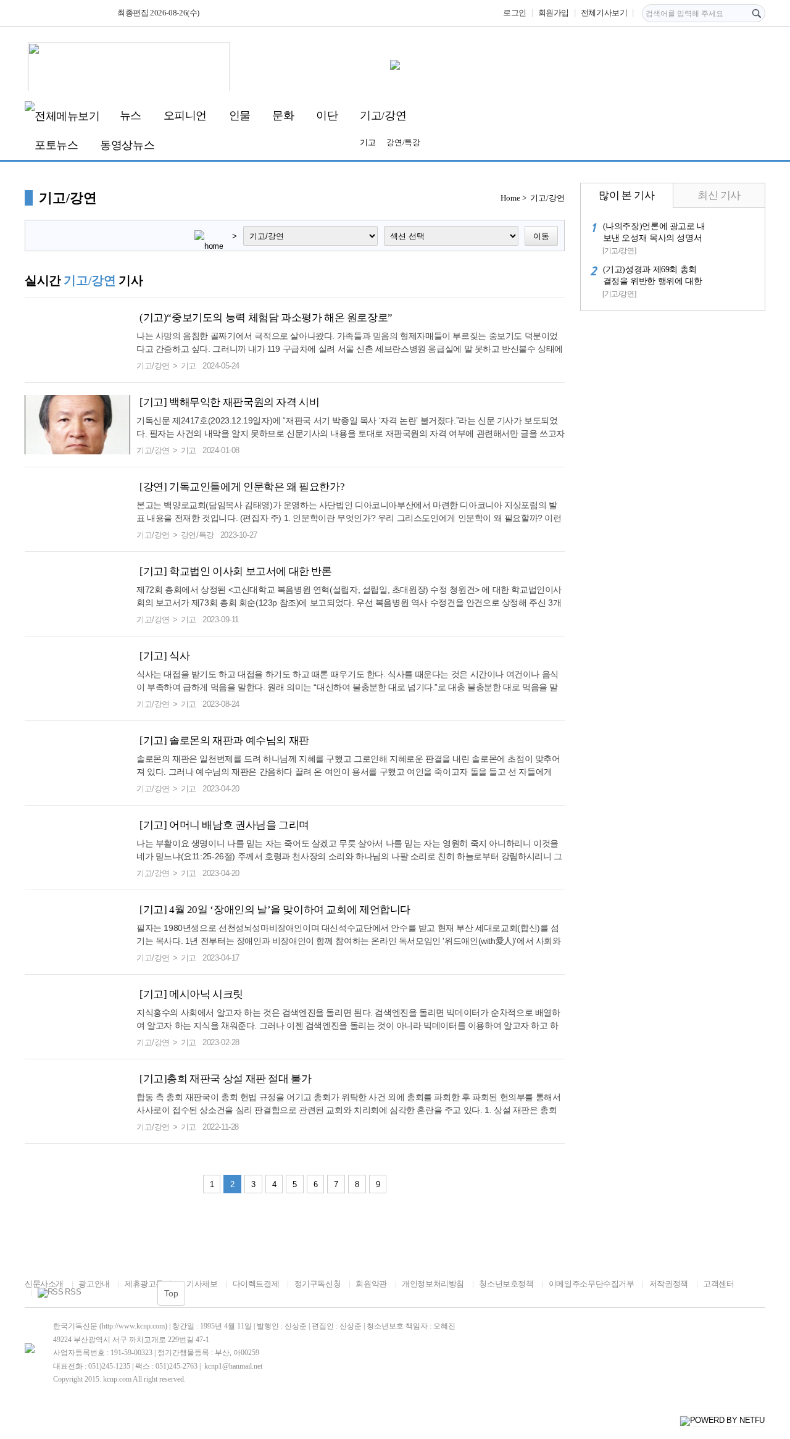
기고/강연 (383, 115)
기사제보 (201, 1284)
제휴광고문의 (148, 1284)
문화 (283, 115)
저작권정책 (668, 1284)
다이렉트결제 (256, 1284)
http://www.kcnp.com (133, 1326)
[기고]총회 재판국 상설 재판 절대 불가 (225, 1079)
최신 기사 (719, 195)
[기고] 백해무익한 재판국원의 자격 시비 (229, 402)
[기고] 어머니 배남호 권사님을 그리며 (224, 825)
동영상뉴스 (127, 145)
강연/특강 (403, 142)
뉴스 (130, 115)
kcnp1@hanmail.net (233, 1366)
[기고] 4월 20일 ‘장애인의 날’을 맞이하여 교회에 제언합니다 (274, 910)
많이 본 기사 (626, 195)
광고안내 (93, 1284)
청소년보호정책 (506, 1284)
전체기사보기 (604, 12)
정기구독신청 (317, 1284)
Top (171, 1293)
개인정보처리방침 (433, 1284)
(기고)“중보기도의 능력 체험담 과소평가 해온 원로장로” (266, 317)
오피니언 (185, 115)
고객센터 (718, 1284)
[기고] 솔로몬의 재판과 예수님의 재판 (224, 740)
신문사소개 (44, 1284)
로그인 (514, 12)
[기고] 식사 (164, 656)
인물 (240, 115)
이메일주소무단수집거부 (591, 1284)
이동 (541, 236)
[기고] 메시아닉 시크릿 (191, 994)
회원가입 (553, 12)
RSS (73, 1292)
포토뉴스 (56, 145)
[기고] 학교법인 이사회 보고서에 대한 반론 (235, 571)
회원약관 (371, 1284)
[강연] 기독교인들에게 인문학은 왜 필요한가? (241, 487)
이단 (327, 115)
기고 (367, 142)
